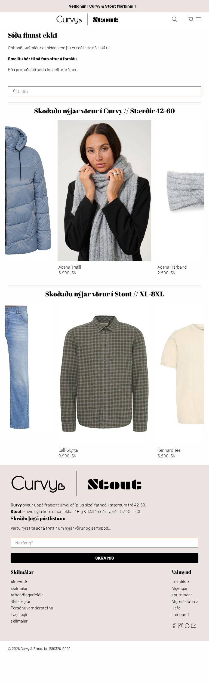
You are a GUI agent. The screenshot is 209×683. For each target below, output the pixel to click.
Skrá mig (104, 557)
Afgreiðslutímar (185, 601)
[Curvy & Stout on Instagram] (180, 626)
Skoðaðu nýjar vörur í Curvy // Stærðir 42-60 (104, 110)
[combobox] (104, 91)
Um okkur (180, 581)
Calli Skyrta (68, 450)
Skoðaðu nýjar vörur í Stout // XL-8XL (104, 293)
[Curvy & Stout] (87, 19)
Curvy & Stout (31, 648)
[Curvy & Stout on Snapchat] (187, 626)
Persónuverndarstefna (32, 607)
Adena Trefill (70, 266)
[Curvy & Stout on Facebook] (174, 626)
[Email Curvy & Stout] (193, 626)
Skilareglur (21, 601)
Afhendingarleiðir (27, 594)
